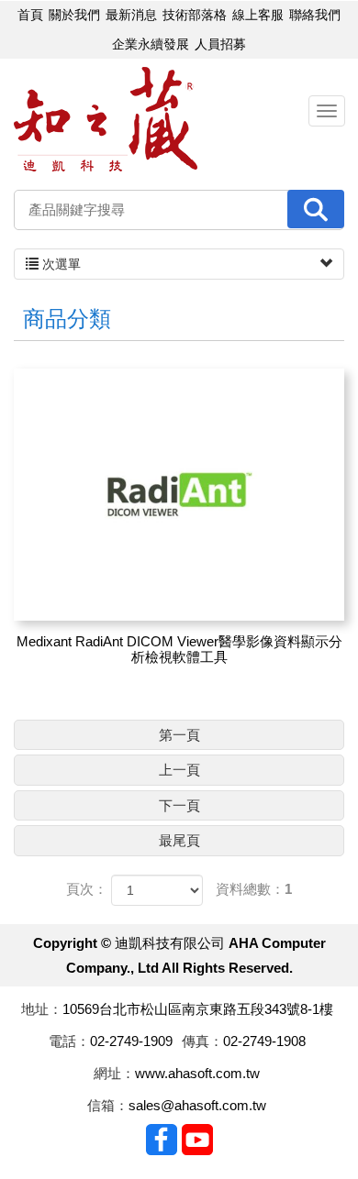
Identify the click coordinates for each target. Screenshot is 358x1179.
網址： (114, 1073)
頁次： (86, 889)
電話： (69, 1041)
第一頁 (179, 735)
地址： (41, 1009)
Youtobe (197, 1139)
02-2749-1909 (131, 1041)
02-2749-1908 (264, 1041)
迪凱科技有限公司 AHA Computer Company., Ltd (105, 120)
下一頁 (179, 805)
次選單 (60, 264)
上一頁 (179, 769)
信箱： (108, 1105)
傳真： (202, 1041)
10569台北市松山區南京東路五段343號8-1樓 (197, 1009)
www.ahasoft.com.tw (197, 1073)
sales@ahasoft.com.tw (197, 1105)
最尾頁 (179, 840)
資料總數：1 (254, 889)
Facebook (161, 1139)
